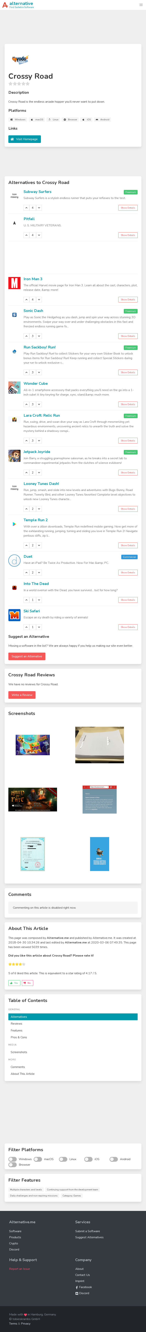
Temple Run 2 (36, 520)
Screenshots (19, 1052)
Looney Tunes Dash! (41, 483)
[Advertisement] (73, 28)
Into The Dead (36, 583)
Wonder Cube (36, 383)
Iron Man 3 (33, 279)
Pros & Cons (19, 1037)
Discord (14, 1249)
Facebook (85, 1287)
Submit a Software (87, 1231)
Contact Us (82, 1275)
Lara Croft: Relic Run (42, 415)
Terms (13, 1324)
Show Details (128, 207)
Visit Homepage (27, 139)
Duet (28, 556)
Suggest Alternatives (89, 1237)
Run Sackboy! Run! (40, 347)
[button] (141, 5)
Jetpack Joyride (37, 451)
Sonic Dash (33, 310)
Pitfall (29, 218)
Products (15, 1237)
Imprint (79, 1281)
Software (15, 1231)
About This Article (23, 1074)
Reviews (16, 1024)
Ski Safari (32, 611)
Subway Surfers (38, 191)
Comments (18, 1067)
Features (16, 1030)
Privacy (25, 1324)
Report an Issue (19, 1269)
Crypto (13, 1243)
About (79, 1269)
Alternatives (19, 1017)
